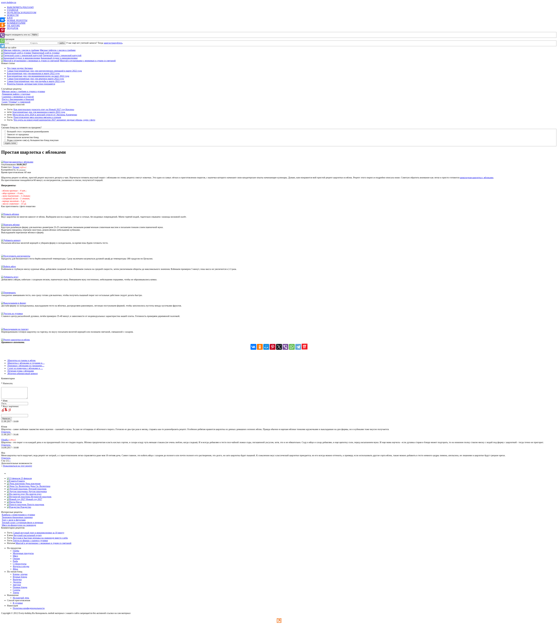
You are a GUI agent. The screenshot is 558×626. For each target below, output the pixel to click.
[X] (279, 347)
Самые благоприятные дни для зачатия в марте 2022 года (35, 78)
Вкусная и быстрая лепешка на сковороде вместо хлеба (40, 538)
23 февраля (26, 478)
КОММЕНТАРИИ (16, 23)
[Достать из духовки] (12, 313)
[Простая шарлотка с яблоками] (17, 162)
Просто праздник (35, 504)
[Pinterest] (273, 347)
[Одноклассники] (260, 347)
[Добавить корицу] (11, 240)
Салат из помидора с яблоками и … (25, 368)
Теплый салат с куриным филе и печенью (22, 522)
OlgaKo (5, 439)
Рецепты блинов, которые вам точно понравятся (31, 84)
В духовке (18, 603)
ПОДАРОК (12, 28)
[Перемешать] (8, 292)
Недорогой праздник (40, 496)
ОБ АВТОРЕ (13, 25)
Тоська (15, 167)
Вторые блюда (20, 577)
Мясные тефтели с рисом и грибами (58, 50)
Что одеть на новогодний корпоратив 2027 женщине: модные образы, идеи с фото (54, 120)
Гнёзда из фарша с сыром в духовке (30, 540)
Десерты (17, 582)
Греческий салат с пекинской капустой (62, 55)
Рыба (15, 561)
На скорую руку (33, 494)
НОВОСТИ (13, 15)
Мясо (15, 556)
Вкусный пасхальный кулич (28, 535)
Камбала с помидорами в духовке (18, 514)
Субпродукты (19, 564)
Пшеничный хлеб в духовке (46, 53)
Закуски (17, 584)
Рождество (25, 507)
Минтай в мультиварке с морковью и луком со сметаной (88, 60)
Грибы (16, 550)
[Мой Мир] (266, 347)
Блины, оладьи (20, 574)
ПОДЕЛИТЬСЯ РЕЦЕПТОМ (21, 12)
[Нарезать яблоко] (10, 224)
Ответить (5, 432)
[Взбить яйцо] (8, 266)
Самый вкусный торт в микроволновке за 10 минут (38, 532)
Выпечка (17, 579)
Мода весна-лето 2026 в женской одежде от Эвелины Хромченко (44, 114)
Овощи (16, 558)
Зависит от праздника (18, 134)
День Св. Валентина (39, 486)
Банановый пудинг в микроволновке (59, 58)
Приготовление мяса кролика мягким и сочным (37, 117)
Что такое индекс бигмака (20, 68)
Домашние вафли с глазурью (16, 94)
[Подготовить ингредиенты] (15, 256)
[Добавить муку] (9, 277)
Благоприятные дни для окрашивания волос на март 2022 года (38, 76)
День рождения (32, 483)
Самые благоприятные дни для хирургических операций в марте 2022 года (44, 71)
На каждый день (21, 598)
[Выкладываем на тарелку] (15, 329)
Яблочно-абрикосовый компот (22, 373)
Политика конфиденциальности (29, 608)
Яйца (15, 569)
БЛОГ (10, 18)
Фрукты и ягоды (21, 566)
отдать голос (10, 143)
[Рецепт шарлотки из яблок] (15, 339)
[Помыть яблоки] (10, 214)
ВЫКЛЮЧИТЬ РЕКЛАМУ (20, 7)
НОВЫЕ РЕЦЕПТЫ (17, 20)
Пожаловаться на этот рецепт (17, 466)
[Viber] (285, 347)
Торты (16, 592)
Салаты (16, 590)
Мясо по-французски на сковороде (19, 525)
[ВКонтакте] (253, 347)
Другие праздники (37, 491)
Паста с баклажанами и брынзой (18, 99)
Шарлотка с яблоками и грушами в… (26, 363)
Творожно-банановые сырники (17, 517)
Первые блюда (20, 587)
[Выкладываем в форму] (13, 303)
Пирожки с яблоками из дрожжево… (25, 365)
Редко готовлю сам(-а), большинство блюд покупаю (33, 140)
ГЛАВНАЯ (12, 10)
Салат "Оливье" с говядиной (16, 102)
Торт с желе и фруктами (14, 520)
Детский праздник (37, 489)
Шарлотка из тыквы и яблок (21, 360)
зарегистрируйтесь (113, 43)
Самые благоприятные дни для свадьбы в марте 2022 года (36, 81)
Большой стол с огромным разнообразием (28, 131)
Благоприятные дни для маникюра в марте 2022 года (33, 73)
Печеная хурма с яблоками (20, 371)
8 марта (21, 481)
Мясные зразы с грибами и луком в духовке (23, 91)
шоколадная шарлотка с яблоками (476, 177)
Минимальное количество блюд (23, 137)
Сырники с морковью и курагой (18, 96)
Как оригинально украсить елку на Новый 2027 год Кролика (44, 109)
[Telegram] (298, 347)
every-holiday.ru (8, 2)
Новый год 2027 (33, 499)
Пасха (18, 502)
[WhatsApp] (292, 347)
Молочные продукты (23, 553)
